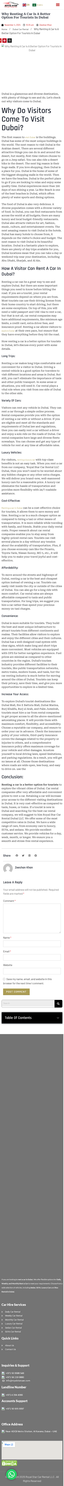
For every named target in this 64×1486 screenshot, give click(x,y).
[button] (17, 855)
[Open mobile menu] (57, 5)
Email (7, 951)
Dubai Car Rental (21, 29)
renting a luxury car (26, 459)
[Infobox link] (32, 1373)
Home (5, 29)
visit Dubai (30, 137)
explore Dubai (8, 330)
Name (7, 937)
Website (7, 964)
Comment (9, 900)
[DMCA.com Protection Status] (9, 1463)
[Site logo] (10, 4)
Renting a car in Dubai (12, 508)
